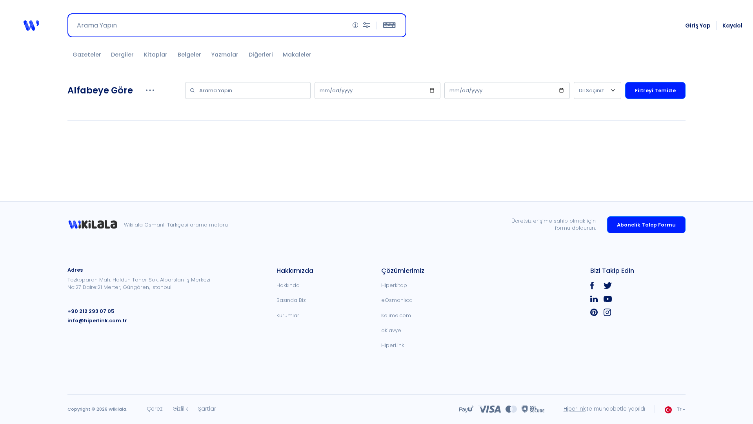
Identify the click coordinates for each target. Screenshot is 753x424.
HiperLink (392, 345)
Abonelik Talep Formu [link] (646, 224)
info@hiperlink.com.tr (97, 320)
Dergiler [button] (122, 54)
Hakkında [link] (288, 285)
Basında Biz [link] (291, 300)
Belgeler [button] (189, 54)
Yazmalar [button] (224, 54)
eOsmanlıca (397, 300)
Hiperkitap (394, 285)
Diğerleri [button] (261, 54)
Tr (679, 409)
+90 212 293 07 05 (91, 311)
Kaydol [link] (732, 25)
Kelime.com (396, 315)
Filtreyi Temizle (655, 90)
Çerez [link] (155, 409)
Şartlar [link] (207, 409)
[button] (31, 25)
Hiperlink (575, 409)
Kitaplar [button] (155, 54)
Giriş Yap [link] (698, 25)
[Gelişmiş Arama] (366, 25)
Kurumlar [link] (287, 315)
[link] (95, 225)
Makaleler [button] (297, 54)
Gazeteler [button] (87, 54)
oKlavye (391, 330)
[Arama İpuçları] (355, 25)
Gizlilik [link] (180, 409)
